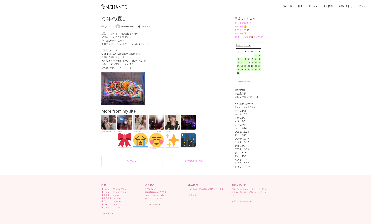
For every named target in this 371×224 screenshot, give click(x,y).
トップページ (285, 6)
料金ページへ (107, 213)
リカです (184, 132)
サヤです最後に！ (108, 132)
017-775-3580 (156, 198)
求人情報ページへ (196, 195)
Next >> (250, 81)
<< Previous (241, 81)
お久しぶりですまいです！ (155, 140)
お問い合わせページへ (242, 201)
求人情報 (328, 6)
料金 (300, 6)
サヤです (136, 132)
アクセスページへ (153, 204)
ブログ (361, 6)
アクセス (313, 6)
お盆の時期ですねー (195, 161)
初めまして (121, 132)
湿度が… (132, 161)
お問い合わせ (345, 6)
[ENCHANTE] (114, 6)
